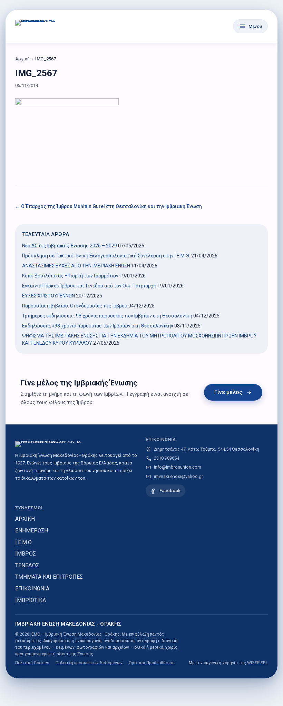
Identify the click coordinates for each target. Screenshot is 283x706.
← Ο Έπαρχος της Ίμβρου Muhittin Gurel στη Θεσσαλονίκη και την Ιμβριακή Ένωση (108, 206)
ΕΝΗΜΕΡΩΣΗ (31, 530)
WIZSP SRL (257, 662)
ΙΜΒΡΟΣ (25, 553)
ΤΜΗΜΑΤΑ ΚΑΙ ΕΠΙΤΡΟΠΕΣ (49, 576)
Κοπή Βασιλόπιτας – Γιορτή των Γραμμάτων (70, 275)
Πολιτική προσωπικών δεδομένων (89, 662)
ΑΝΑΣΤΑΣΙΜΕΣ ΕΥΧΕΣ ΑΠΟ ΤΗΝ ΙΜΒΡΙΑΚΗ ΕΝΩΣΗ (76, 265)
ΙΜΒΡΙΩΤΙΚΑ (30, 600)
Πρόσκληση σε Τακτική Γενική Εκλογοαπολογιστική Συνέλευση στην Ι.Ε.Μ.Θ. (106, 255)
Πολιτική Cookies (32, 662)
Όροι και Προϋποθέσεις (152, 662)
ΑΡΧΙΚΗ (25, 519)
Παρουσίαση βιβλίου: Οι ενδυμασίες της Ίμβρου (74, 305)
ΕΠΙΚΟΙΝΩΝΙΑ (32, 588)
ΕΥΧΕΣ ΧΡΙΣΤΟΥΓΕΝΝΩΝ (48, 295)
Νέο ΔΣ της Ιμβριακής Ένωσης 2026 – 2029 (69, 245)
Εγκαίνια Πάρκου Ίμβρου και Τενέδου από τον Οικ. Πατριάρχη (89, 285)
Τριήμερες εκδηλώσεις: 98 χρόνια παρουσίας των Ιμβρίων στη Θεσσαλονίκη (107, 315)
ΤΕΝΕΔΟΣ (27, 565)
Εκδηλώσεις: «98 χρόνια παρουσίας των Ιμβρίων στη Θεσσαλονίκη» (97, 326)
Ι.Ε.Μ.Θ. (24, 542)
